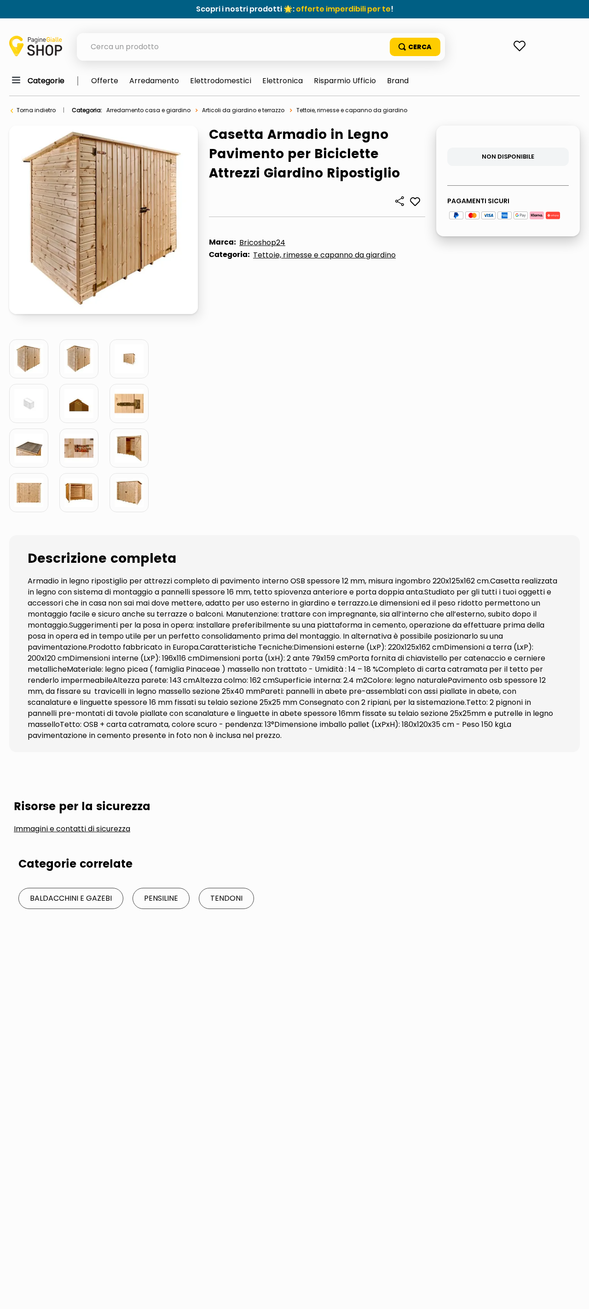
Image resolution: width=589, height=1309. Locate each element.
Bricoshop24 (262, 242)
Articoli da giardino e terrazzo (243, 110)
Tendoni (226, 898)
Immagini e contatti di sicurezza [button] (72, 829)
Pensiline (161, 898)
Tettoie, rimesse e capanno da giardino (351, 110)
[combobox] (261, 47)
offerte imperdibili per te (343, 9)
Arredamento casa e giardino (148, 110)
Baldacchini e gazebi (71, 898)
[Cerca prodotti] (415, 47)
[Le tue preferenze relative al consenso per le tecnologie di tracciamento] (573, 1293)
